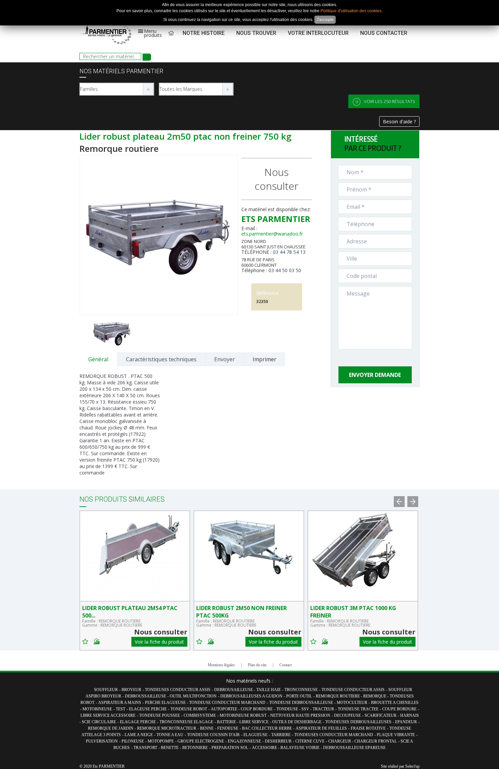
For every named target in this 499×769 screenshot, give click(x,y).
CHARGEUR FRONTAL (375, 741)
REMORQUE (375, 696)
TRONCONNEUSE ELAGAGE (186, 722)
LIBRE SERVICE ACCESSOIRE (107, 715)
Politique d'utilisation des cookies (351, 10)
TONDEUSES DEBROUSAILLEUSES (358, 722)
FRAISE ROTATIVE (368, 728)
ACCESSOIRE (265, 747)
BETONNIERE (195, 747)
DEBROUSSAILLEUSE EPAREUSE (354, 747)
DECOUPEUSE (347, 715)
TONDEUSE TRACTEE (358, 709)
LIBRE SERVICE (254, 722)
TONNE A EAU (169, 734)
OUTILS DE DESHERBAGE (296, 722)
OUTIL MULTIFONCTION (193, 696)
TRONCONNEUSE (301, 689)
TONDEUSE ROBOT (188, 709)
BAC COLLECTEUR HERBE (267, 728)
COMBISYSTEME (200, 715)
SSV (305, 709)
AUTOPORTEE (224, 709)
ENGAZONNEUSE (244, 741)
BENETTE (170, 747)
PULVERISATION (102, 741)
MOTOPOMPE (161, 741)
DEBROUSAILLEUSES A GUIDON (251, 696)
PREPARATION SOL (229, 747)
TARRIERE (281, 734)
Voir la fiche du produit (159, 642)
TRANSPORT (145, 747)
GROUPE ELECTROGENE (201, 741)
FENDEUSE (227, 728)
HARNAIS (409, 715)
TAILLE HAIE (268, 689)
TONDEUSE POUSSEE (159, 715)
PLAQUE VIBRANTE (396, 734)
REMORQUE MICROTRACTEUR (166, 728)
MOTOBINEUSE (97, 709)
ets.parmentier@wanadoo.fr (272, 233)
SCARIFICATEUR (380, 715)
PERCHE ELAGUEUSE (166, 702)
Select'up (412, 766)
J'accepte (325, 19)
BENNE (207, 728)
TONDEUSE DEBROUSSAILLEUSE (301, 702)
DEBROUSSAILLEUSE (145, 696)
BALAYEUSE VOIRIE (299, 747)
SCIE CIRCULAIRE (99, 722)
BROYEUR (131, 689)
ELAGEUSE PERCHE (148, 709)
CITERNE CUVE (310, 741)
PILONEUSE (133, 741)
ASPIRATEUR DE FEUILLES (321, 728)
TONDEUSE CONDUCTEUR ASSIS (353, 689)
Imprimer (264, 359)
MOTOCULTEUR (352, 702)
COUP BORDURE (257, 709)
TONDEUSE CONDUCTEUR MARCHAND (227, 702)
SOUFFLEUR (106, 689)
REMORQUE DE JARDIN (110, 728)
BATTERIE (227, 722)
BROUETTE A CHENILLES (395, 702)
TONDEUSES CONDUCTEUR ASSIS (177, 689)
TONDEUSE (287, 709)
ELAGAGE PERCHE (138, 722)
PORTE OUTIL (299, 696)
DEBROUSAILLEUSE (234, 689)
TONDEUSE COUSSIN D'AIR (213, 734)
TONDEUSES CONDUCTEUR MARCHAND (333, 734)
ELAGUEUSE (255, 734)
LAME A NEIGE (139, 734)
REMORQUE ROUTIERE (338, 696)
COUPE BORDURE (399, 709)
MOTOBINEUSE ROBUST (243, 715)
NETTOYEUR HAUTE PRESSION (300, 715)
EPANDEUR (406, 722)
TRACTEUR (323, 709)
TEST (120, 709)
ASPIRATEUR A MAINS (119, 702)
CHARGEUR (340, 741)
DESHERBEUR (278, 741)
